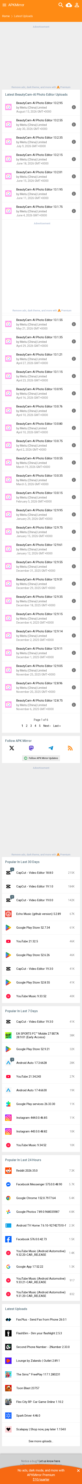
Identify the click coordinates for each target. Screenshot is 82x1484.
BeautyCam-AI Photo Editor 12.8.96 (39, 683)
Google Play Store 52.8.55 (33, 982)
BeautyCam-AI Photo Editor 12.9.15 (39, 614)
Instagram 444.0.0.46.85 (31, 1118)
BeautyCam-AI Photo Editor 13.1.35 (39, 337)
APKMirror (16, 5)
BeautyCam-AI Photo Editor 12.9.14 (39, 631)
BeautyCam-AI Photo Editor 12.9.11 (39, 648)
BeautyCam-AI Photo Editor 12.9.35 (39, 597)
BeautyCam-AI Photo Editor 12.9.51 (39, 579)
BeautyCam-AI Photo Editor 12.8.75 (39, 700)
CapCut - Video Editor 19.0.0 (34, 900)
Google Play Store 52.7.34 (33, 927)
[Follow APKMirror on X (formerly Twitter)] (11, 749)
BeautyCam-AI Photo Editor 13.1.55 (39, 320)
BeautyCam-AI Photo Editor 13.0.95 (39, 389)
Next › (47, 725)
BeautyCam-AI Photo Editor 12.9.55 (39, 562)
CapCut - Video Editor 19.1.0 (34, 886)
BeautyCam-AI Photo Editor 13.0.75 (39, 441)
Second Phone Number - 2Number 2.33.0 (43, 1347)
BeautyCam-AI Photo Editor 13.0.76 (39, 406)
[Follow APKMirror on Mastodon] (31, 749)
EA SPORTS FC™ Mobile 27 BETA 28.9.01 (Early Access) (37, 1035)
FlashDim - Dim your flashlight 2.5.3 (39, 1333)
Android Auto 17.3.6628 (31, 1063)
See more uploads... (41, 1441)
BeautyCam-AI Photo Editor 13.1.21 (39, 354)
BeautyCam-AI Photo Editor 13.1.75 (39, 207)
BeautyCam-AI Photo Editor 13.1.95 (39, 189)
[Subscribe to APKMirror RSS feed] (70, 749)
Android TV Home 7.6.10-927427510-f (41, 1225)
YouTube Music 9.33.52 (31, 996)
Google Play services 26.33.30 (35, 1104)
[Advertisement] (41, 57)
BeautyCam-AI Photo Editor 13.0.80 (39, 424)
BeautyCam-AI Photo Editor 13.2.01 (39, 172)
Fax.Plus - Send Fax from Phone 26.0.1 (41, 1319)
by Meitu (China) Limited (31, 107)
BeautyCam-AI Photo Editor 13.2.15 (39, 155)
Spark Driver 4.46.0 (28, 1415)
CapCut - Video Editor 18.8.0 (34, 873)
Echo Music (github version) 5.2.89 (38, 914)
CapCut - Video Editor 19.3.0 (34, 969)
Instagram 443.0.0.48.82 (31, 1131)
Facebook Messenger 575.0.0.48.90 (39, 1184)
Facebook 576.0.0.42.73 (31, 1239)
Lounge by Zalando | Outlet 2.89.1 (38, 1361)
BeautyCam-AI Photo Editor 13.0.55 (39, 458)
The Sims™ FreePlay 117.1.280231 (38, 1374)
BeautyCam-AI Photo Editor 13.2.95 (39, 103)
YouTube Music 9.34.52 (31, 1145)
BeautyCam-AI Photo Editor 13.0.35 (39, 475)
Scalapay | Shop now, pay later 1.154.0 (41, 1429)
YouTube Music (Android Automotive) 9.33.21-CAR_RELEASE (40, 1280)
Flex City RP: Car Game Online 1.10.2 (39, 1402)
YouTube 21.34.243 (28, 1076)
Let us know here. (50, 1461)
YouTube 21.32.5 (27, 941)
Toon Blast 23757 (27, 1388)
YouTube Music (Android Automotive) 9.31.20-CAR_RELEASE (40, 1294)
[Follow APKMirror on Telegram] (50, 749)
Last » (57, 725)
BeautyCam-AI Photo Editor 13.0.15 (39, 493)
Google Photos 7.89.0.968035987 (37, 1212)
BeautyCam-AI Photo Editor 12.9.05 (39, 666)
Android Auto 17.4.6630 (31, 1090)
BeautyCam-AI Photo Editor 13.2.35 (39, 137)
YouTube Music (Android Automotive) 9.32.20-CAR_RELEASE (40, 1253)
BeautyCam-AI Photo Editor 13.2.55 (39, 120)
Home (6, 16)
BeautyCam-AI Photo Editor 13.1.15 (39, 372)
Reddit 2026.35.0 (27, 1170)
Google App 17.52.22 (29, 1266)
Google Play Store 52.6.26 (33, 955)
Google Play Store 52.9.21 (33, 1049)
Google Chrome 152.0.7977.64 (36, 1198)
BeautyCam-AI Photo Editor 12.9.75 (39, 527)
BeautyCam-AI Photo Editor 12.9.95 (39, 510)
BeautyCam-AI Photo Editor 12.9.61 (39, 545)
